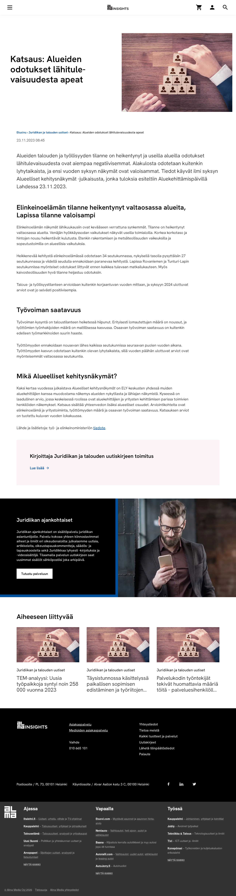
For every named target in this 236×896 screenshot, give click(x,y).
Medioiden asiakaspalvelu (88, 730)
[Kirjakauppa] (199, 7)
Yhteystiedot (148, 724)
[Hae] (212, 7)
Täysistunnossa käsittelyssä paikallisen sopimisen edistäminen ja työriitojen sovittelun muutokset (118, 687)
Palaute (144, 754)
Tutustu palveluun (34, 574)
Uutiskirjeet (147, 742)
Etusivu (21, 132)
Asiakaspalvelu (80, 724)
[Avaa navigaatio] (9, 7)
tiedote (99, 427)
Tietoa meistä (149, 730)
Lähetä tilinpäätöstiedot (156, 748)
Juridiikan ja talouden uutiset (48, 132)
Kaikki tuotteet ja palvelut (158, 736)
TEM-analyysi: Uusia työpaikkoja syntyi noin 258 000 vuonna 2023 (47, 684)
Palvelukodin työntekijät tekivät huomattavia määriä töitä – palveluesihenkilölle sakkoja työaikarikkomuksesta (187, 690)
